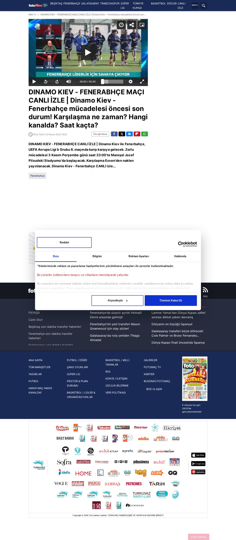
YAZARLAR (35, 374)
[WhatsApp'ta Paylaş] (144, 134)
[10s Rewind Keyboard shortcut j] (45, 81)
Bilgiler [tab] (97, 256)
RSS (107, 371)
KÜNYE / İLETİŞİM (116, 378)
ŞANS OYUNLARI (77, 367)
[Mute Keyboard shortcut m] (68, 81)
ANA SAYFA (35, 360)
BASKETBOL (158, 3)
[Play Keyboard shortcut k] (34, 81)
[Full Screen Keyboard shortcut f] (142, 81)
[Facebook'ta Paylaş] (114, 134)
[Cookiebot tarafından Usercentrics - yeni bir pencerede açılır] (181, 244)
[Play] (88, 52)
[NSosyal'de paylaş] (129, 134)
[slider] (113, 81)
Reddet (64, 242)
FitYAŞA (34, 312)
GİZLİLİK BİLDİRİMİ (116, 385)
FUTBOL (34, 381)
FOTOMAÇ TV (152, 367)
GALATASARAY (90, 3)
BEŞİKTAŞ (56, 3)
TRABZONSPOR (109, 3)
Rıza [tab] (56, 256)
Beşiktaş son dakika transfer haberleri (55, 326)
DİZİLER (172, 3)
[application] (88, 52)
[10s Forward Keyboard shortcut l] (57, 81)
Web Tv (32, 14)
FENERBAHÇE (71, 3)
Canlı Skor (36, 319)
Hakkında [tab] (180, 256)
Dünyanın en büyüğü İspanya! (172, 324)
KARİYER (149, 374)
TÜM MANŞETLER (39, 367)
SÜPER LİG (73, 374)
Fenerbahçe (37, 175)
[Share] (131, 24)
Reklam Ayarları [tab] (139, 256)
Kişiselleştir (115, 300)
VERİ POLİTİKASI (115, 392)
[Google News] (100, 134)
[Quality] (130, 81)
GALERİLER (150, 360)
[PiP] (142, 24)
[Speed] (121, 24)
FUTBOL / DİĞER (77, 360)
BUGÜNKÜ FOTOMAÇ (157, 381)
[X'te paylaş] (122, 134)
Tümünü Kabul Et (170, 300)
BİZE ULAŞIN (154, 389)
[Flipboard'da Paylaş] (137, 134)
